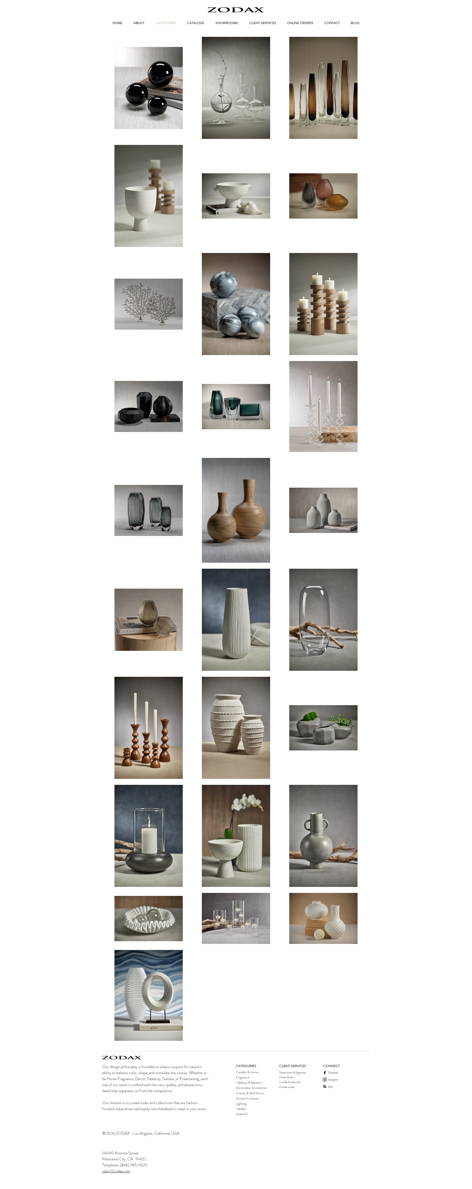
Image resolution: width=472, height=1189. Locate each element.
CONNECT (332, 1065)
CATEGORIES (246, 1065)
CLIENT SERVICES (292, 1065)
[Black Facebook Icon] (324, 1072)
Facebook (333, 1072)
